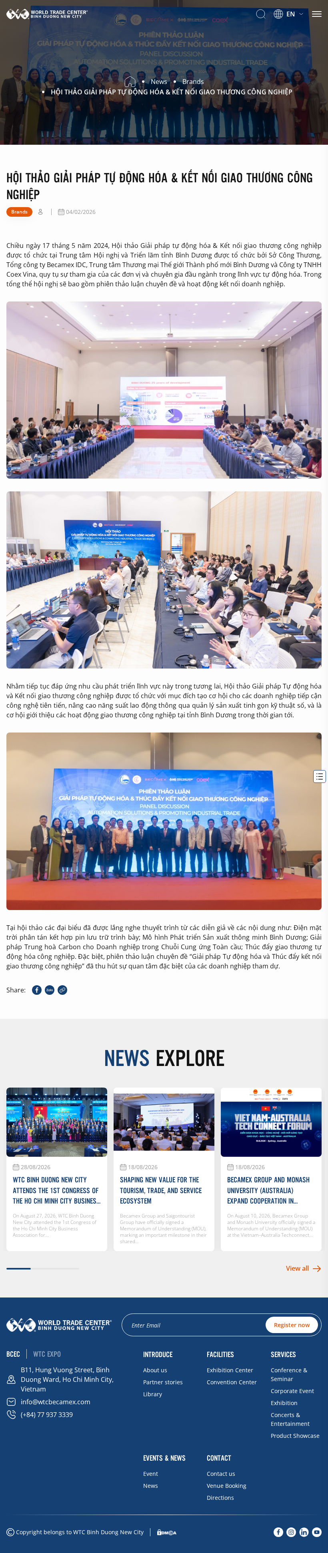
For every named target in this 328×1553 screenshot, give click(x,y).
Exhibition (284, 1403)
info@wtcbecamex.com (55, 1401)
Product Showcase (295, 1435)
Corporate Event (292, 1391)
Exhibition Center (230, 1370)
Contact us (221, 1473)
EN (290, 14)
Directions (220, 1497)
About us (155, 1370)
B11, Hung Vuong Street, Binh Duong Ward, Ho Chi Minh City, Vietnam (67, 1379)
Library (152, 1394)
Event (150, 1473)
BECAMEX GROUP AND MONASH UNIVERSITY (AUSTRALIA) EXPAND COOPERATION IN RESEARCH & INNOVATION (268, 1190)
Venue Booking (226, 1485)
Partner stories (163, 1382)
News (150, 1485)
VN (285, 24)
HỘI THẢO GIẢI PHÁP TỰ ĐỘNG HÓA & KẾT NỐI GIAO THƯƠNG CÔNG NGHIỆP (171, 92)
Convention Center (232, 1382)
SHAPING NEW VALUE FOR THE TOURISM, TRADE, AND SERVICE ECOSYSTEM (161, 1190)
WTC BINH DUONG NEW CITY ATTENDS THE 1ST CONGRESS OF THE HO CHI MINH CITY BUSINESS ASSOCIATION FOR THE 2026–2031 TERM (56, 1190)
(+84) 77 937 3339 (47, 1414)
